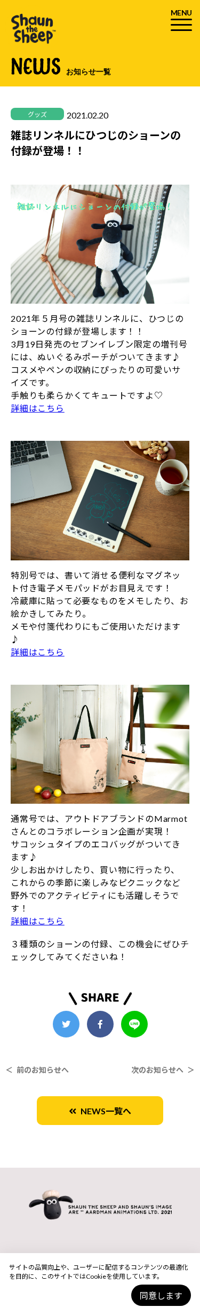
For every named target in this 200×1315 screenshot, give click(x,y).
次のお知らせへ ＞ (163, 1069)
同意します (161, 1295)
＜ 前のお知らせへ (37, 1069)
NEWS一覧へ (103, 1111)
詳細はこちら (38, 408)
